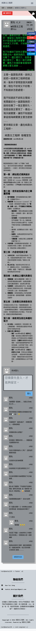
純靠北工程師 (7, 3)
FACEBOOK (31, 33)
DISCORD (31, 46)
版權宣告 (8, 13)
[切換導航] (32, 3)
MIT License (17, 180)
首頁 (3, 8)
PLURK (32, 37)
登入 (29, 394)
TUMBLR (31, 42)
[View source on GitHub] (32, 15)
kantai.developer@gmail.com (15, 589)
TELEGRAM (31, 54)
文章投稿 (9, 8)
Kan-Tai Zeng (9, 585)
